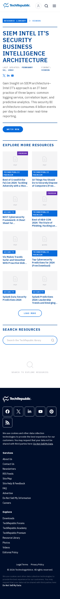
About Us (7, 459)
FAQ (5, 488)
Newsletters (9, 468)
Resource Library (15, 20)
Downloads (8, 518)
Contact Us (8, 464)
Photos (6, 542)
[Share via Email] (12, 75)
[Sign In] (38, 6)
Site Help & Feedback (14, 483)
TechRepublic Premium (14, 532)
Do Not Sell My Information (17, 498)
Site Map (7, 478)
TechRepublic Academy (15, 528)
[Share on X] (4, 75)
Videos (36, 20)
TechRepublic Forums (13, 523)
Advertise (8, 493)
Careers (7, 502)
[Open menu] (54, 6)
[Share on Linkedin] (8, 75)
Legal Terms (22, 564)
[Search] (46, 6)
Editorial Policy (10, 552)
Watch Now (13, 129)
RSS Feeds (8, 473)
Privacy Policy (37, 564)
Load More (30, 313)
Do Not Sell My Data (43, 443)
